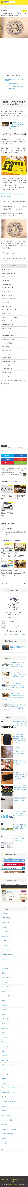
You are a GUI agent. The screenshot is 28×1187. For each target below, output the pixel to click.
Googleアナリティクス (9, 1129)
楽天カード (6, 1115)
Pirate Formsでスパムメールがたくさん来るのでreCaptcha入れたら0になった (13, 707)
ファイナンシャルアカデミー (11, 1087)
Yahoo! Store (6, 950)
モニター (5, 1124)
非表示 (19, 75)
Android (5, 945)
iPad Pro (5, 968)
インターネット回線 (8, 1101)
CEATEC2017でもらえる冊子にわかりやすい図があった (14, 80)
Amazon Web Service (8, 1133)
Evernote (5, 1110)
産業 (10, 447)
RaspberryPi (6, 986)
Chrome (5, 1009)
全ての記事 (5, 1179)
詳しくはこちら (14, 617)
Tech (21, 447)
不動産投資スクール (8, 1092)
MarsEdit (5, 1078)
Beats (4, 1143)
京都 (4, 1014)
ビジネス (5, 445)
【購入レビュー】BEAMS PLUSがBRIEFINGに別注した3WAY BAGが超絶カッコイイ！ (19, 738)
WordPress (6, 936)
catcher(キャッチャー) (12, 528)
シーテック (5, 450)
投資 (4, 1051)
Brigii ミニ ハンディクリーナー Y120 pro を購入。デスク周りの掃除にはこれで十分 (13, 675)
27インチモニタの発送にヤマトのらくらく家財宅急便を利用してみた (19, 827)
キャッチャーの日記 (13, 1184)
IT (3, 1069)
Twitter (4, 991)
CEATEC (5, 447)
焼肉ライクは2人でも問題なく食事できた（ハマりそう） (19, 762)
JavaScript (5, 922)
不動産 (5, 1055)
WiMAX (5, 1060)
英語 (4, 973)
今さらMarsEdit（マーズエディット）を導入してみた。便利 (19, 838)
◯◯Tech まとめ (9, 88)
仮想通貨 (5, 1028)
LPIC (4, 1097)
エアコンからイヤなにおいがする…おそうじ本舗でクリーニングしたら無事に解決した (13, 686)
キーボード (6, 996)
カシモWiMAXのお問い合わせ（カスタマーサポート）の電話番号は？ (19, 814)
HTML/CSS (6, 918)
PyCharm (5, 1019)
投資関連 (16, 1179)
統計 (4, 1042)
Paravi (4, 1083)
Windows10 (6, 963)
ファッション (6, 977)
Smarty (4, 959)
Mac (4, 1000)
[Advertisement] (14, 54)
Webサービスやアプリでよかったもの (14, 634)
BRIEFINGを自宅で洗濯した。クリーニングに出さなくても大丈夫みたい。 (20, 724)
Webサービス (6, 1074)
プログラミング (7, 1065)
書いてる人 (14, 1181)
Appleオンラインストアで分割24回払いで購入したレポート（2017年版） (20, 788)
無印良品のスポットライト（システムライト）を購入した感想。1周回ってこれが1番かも (19, 750)
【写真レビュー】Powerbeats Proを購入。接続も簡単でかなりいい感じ (13, 696)
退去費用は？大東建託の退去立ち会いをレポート (19, 800)
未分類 (4, 913)
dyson (4, 1138)
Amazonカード (7, 1120)
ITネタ (10, 1179)
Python (4, 1005)
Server (4, 982)
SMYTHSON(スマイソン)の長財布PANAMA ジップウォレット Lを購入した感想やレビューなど (20, 776)
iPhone (4, 1037)
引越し (4, 1106)
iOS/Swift (5, 931)
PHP (4, 927)
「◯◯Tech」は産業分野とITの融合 (14, 86)
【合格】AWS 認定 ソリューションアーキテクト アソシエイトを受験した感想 (13, 665)
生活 (4, 1032)
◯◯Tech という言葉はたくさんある (14, 83)
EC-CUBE (5, 941)
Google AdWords (7, 954)
